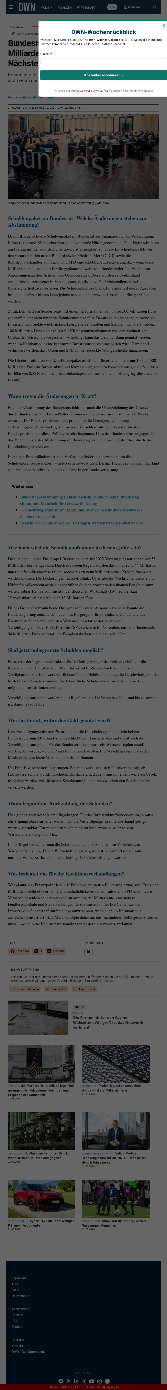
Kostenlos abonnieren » (103, 75)
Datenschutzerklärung (79, 90)
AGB (106, 90)
